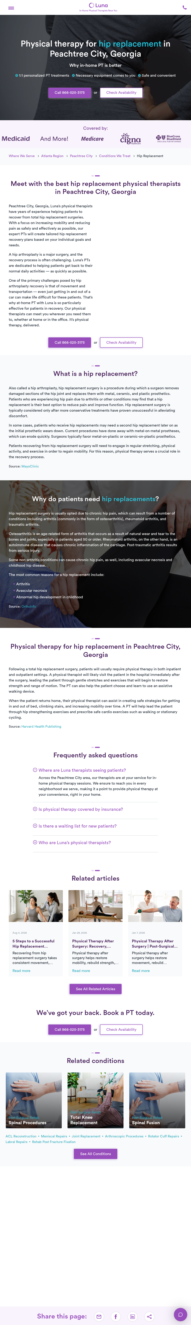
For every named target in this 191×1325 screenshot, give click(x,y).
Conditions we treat (114, 156)
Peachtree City (81, 156)
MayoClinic (30, 466)
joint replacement (86, 1136)
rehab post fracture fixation (54, 1142)
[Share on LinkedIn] (132, 1316)
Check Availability (121, 93)
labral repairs (17, 1142)
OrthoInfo (28, 606)
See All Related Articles (95, 989)
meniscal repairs (54, 1136)
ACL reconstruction (21, 1136)
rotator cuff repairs (164, 1136)
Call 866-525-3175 (70, 93)
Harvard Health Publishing (41, 726)
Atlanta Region (52, 156)
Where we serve (22, 156)
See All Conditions (95, 1154)
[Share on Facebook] (115, 1316)
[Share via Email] (99, 1316)
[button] (11, 7)
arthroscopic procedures (124, 1136)
